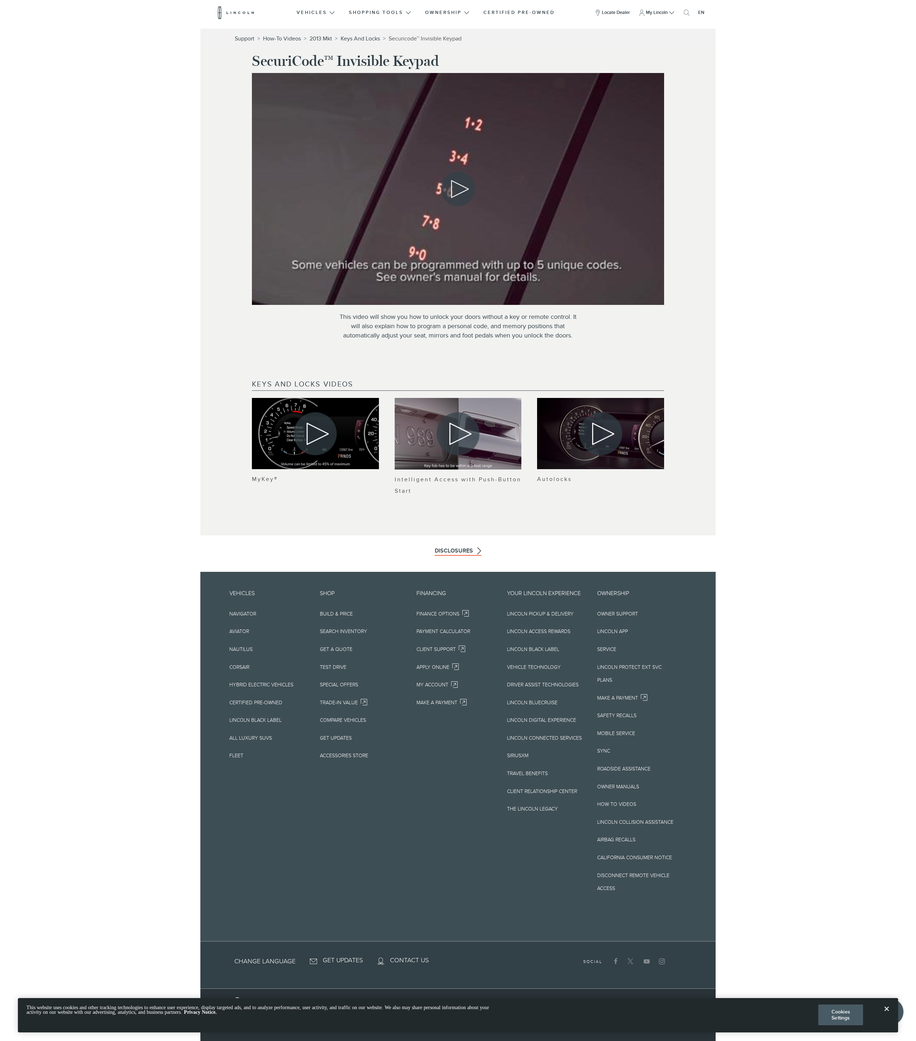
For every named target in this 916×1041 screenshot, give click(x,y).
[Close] (887, 1014)
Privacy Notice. (200, 1012)
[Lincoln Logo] (236, 12)
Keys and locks (360, 38)
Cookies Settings (841, 1015)
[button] (316, 12)
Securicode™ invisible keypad (425, 38)
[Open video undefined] (315, 433)
